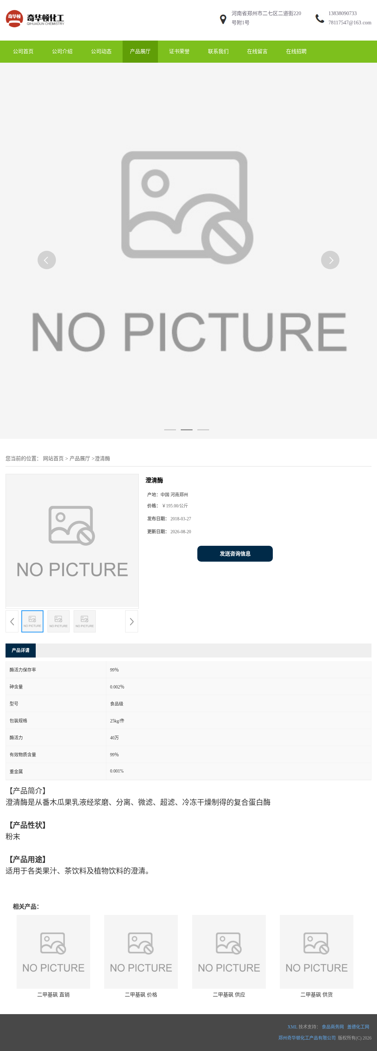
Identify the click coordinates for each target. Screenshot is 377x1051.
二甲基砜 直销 (53, 995)
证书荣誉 (179, 51)
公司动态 (101, 51)
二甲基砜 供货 (316, 995)
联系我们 (218, 51)
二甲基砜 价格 (141, 995)
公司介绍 (62, 51)
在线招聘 (296, 51)
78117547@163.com (349, 22)
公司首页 (23, 51)
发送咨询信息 (235, 553)
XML (292, 1027)
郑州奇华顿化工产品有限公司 (307, 1038)
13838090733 (342, 13)
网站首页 (53, 458)
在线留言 (257, 51)
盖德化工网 (358, 1027)
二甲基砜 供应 (229, 995)
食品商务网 (333, 1027)
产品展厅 (140, 51)
